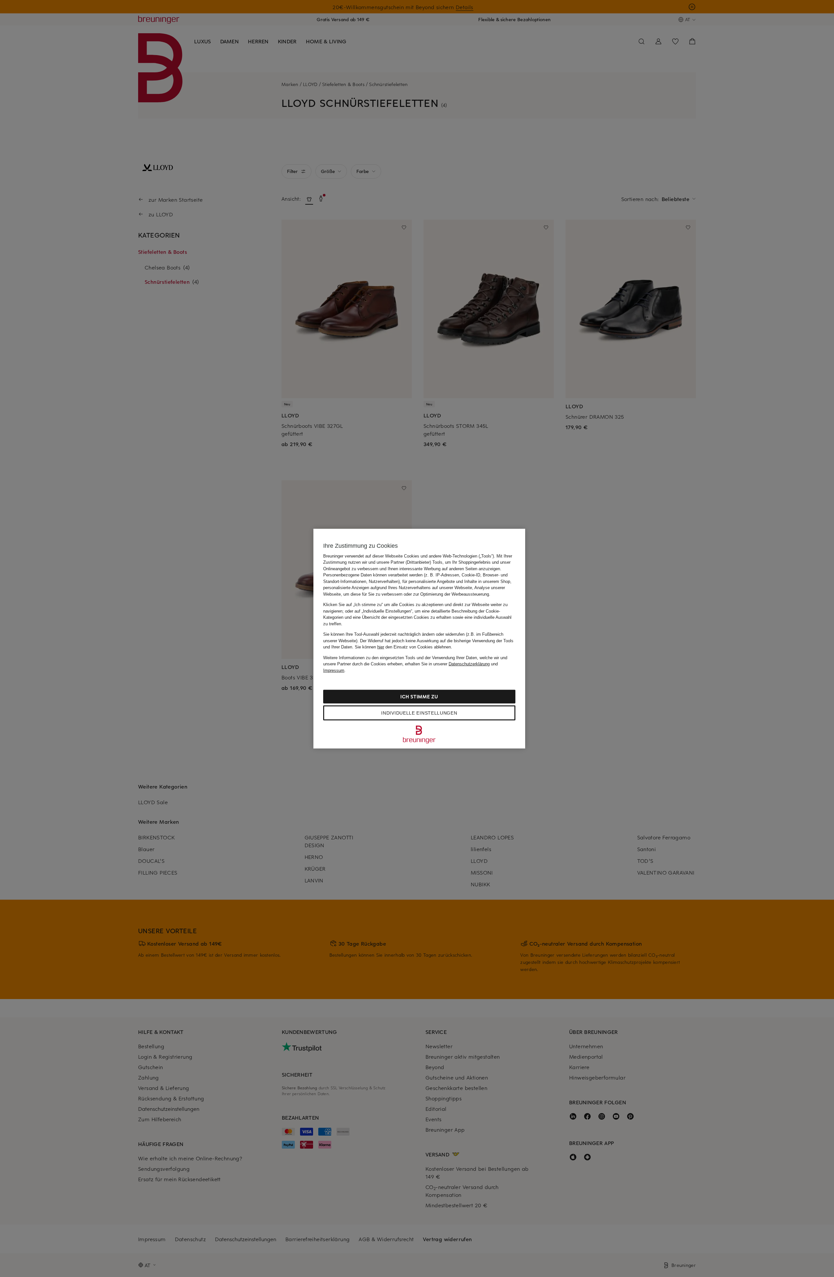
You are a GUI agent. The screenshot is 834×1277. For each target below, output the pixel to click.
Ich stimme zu (419, 696)
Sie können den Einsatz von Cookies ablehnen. (403, 647)
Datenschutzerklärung (469, 663)
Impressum (333, 670)
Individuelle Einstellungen (419, 713)
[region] (419, 638)
